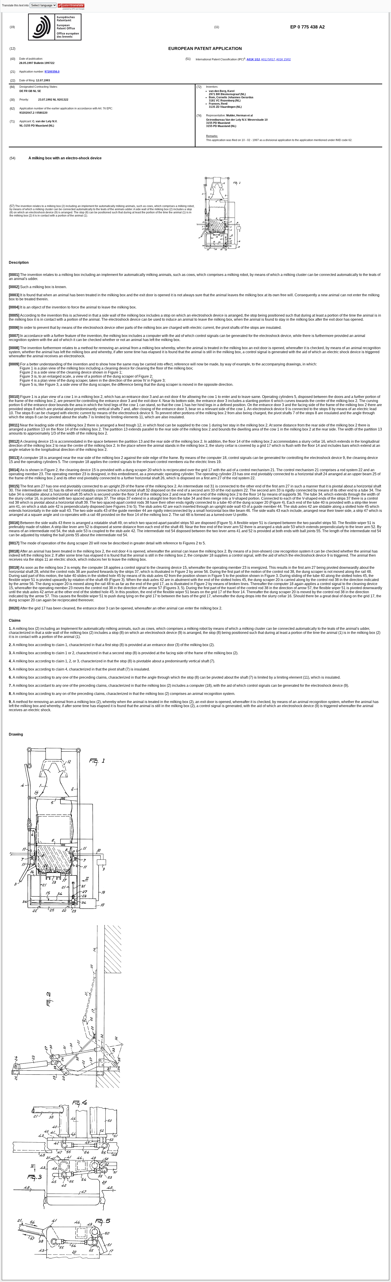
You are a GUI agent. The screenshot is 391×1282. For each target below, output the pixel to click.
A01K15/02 (283, 59)
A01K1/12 (253, 59)
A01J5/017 (268, 59)
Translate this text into (15, 5)
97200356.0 (52, 71)
